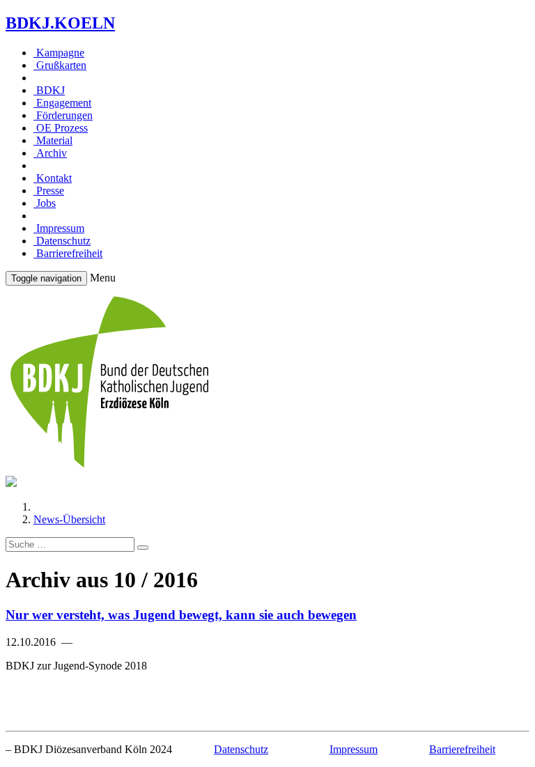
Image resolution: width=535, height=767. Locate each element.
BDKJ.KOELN (60, 23)
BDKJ (49, 90)
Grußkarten (59, 65)
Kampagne (58, 53)
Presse (48, 190)
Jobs (44, 203)
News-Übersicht (69, 519)
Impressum (58, 228)
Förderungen (63, 115)
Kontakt (52, 178)
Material (52, 140)
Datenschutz (62, 241)
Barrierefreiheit (67, 253)
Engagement (62, 103)
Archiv (50, 153)
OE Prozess (60, 128)
